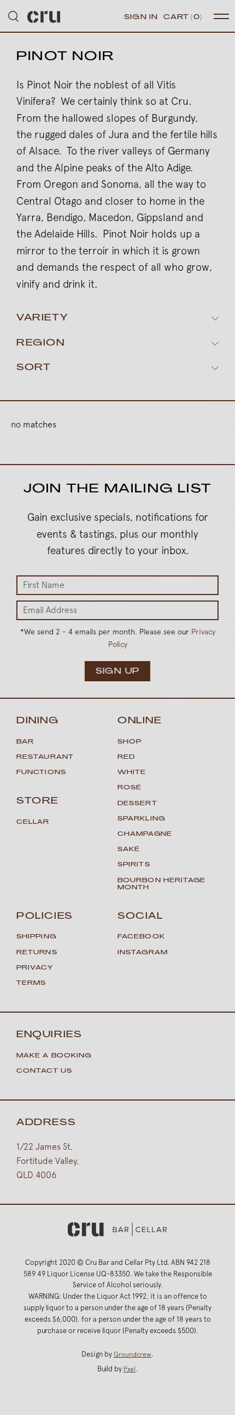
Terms (31, 983)
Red (126, 757)
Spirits (134, 865)
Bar (25, 742)
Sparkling (141, 819)
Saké (129, 850)
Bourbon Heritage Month (162, 884)
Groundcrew (132, 1354)
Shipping (36, 937)
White (132, 773)
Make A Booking (53, 1056)
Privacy (34, 968)
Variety (42, 318)
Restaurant (45, 757)
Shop (130, 742)
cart (182, 17)
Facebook (141, 937)
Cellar (33, 822)
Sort (33, 368)
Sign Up (117, 672)
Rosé (130, 788)
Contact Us (44, 1071)
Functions (41, 773)
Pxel (130, 1369)
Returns (36, 953)
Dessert (137, 804)
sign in (141, 17)
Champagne (145, 834)
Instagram (143, 953)
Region (40, 343)
